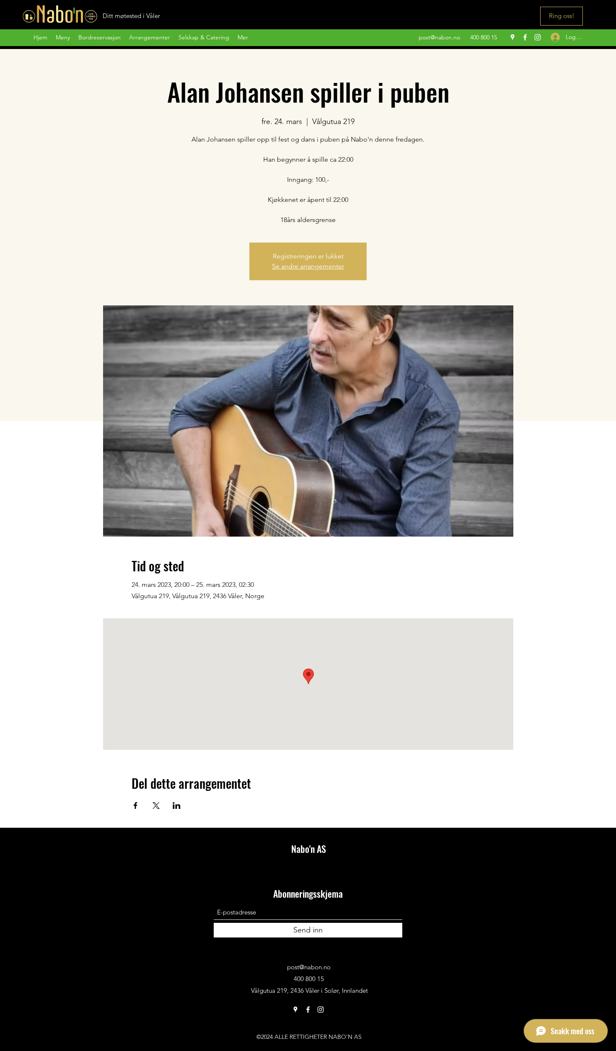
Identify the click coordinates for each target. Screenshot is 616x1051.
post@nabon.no (439, 37)
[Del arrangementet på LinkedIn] (177, 805)
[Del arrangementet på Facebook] (136, 805)
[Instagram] (537, 37)
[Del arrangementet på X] (156, 805)
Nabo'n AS (308, 848)
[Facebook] (525, 37)
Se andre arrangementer (308, 266)
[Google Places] (512, 37)
